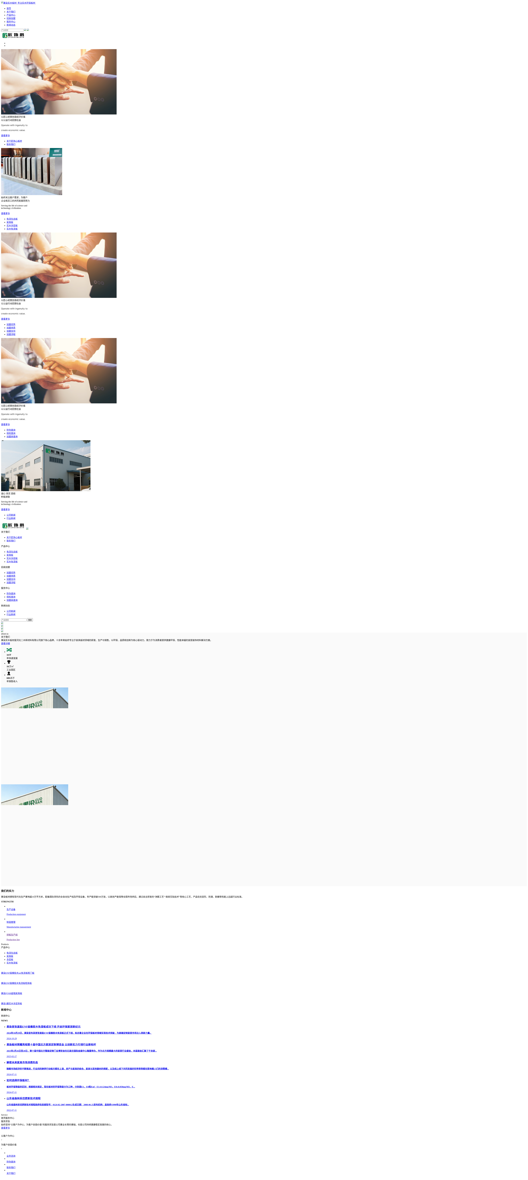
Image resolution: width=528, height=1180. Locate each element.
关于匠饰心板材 (14, 141)
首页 (9, 8)
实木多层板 (12, 225)
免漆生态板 (12, 219)
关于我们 (11, 12)
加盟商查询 (12, 436)
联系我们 (11, 144)
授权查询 (11, 433)
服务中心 (11, 21)
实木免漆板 (12, 229)
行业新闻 (11, 518)
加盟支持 (11, 331)
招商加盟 (11, 18)
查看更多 (5, 135)
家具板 (10, 222)
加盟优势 (11, 324)
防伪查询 (11, 430)
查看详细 (5, 643)
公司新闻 (11, 515)
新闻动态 (11, 25)
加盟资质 (11, 328)
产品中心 (11, 15)
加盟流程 (11, 334)
